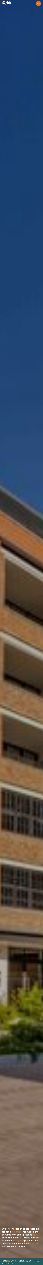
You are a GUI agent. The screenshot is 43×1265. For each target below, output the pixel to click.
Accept (37, 1261)
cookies (8, 1260)
